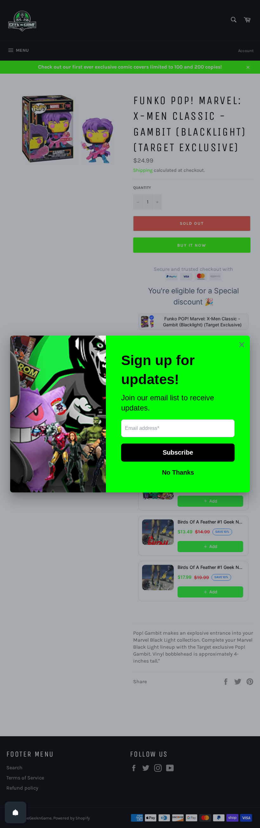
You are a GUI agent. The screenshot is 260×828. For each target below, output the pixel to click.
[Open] (15, 812)
